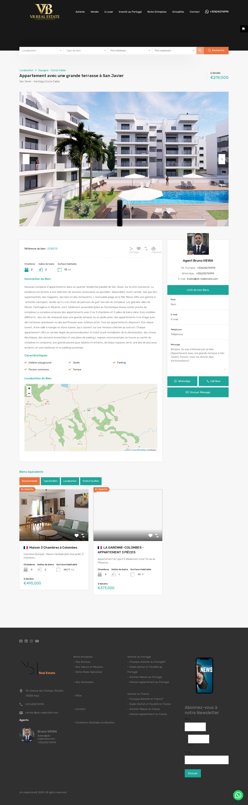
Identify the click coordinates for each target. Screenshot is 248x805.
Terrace (77, 369)
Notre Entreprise (157, 11)
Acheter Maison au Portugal (146, 677)
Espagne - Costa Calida (52, 70)
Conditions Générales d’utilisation (95, 722)
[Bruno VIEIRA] (27, 740)
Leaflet (127, 449)
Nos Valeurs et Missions (89, 666)
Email (189, 752)
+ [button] (29, 388)
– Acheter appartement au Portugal (148, 682)
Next (221, 159)
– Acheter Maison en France (143, 709)
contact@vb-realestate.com (41, 712)
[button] (238, 795)
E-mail (174, 314)
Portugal (132, 672)
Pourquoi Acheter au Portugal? (147, 661)
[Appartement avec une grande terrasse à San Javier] (90, 413)
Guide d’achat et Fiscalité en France (150, 704)
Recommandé (29, 481)
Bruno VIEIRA (47, 731)
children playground (40, 362)
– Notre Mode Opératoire (87, 672)
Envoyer (193, 773)
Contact (195, 11)
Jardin (76, 362)
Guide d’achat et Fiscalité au (146, 666)
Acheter (80, 11)
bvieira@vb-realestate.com (202, 278)
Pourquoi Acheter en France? (146, 698)
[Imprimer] (153, 249)
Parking (121, 362)
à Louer (108, 11)
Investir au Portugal (130, 11)
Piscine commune (39, 369)
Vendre (95, 11)
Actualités (178, 11)
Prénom (189, 733)
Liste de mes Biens (198, 289)
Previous (26, 159)
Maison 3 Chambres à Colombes (53, 547)
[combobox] (41, 50)
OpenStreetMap (139, 449)
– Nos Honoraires (83, 682)
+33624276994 (219, 11)
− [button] (29, 393)
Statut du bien (91, 481)
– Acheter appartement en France (147, 714)
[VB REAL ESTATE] (44, 18)
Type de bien (50, 481)
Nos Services (83, 661)
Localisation (26, 70)
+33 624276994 (34, 704)
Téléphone (176, 329)
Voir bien (54, 530)
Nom (173, 299)
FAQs (79, 695)
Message (175, 344)
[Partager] (131, 249)
